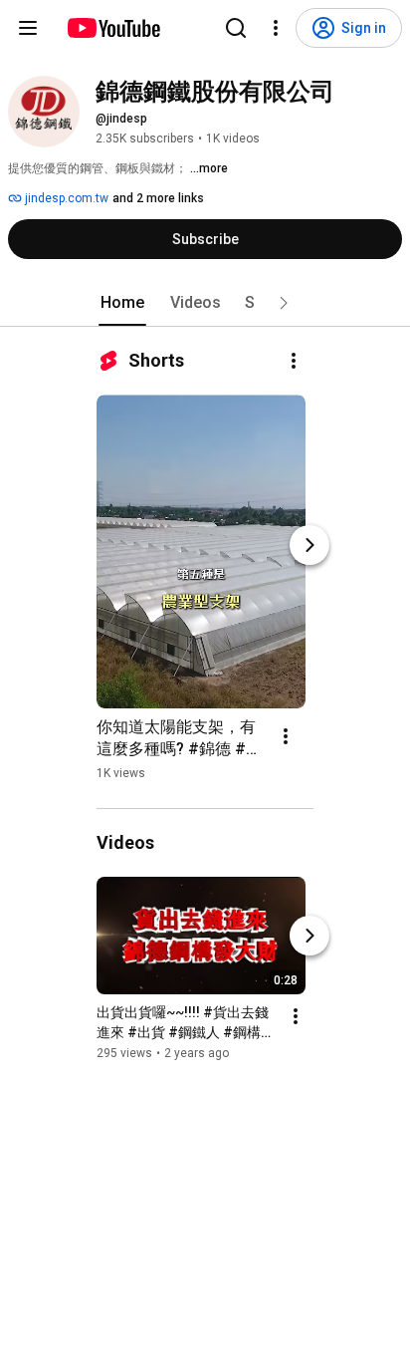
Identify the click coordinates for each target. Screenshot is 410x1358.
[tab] (122, 303)
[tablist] (205, 303)
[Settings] (276, 28)
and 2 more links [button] (158, 198)
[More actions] (293, 361)
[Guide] (28, 28)
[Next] (309, 545)
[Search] (236, 28)
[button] (284, 303)
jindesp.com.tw (65, 198)
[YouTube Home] (113, 28)
